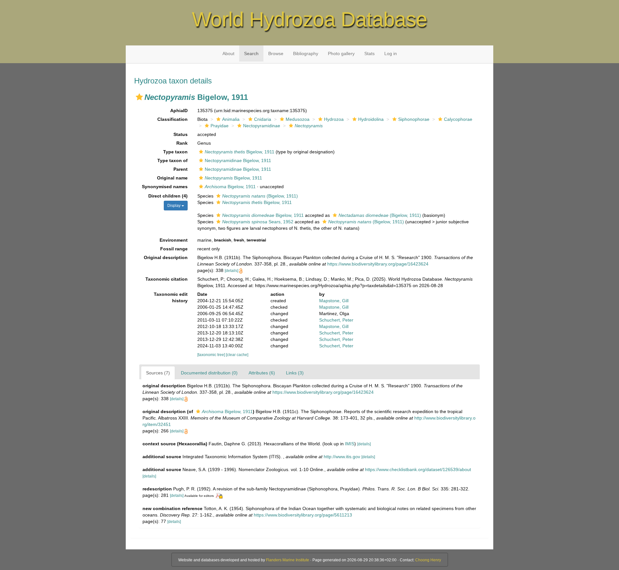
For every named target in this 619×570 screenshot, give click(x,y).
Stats (369, 53)
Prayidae (220, 125)
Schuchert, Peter (336, 320)
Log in (390, 53)
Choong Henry (428, 560)
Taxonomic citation (166, 279)
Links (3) (295, 372)
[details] (231, 270)
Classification (172, 119)
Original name (172, 177)
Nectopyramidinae (261, 125)
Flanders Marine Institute (287, 560)
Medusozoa (298, 119)
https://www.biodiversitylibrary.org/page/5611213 (303, 514)
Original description (166, 257)
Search (251, 53)
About (228, 53)
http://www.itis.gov (342, 456)
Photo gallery (341, 53)
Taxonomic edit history (171, 297)
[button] (139, 97)
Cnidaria (262, 119)
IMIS (349, 443)
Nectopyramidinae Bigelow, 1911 (238, 160)
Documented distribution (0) (209, 372)
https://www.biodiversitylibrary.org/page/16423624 (377, 263)
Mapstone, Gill (334, 300)
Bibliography (305, 53)
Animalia (231, 119)
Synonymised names (165, 186)
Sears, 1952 (257, 221)
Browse (275, 53)
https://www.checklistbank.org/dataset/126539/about (418, 469)
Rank (182, 143)
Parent (180, 169)
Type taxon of (172, 160)
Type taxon (175, 151)
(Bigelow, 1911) (260, 195)
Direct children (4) (168, 195)
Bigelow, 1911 (239, 151)
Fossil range (174, 248)
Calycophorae (458, 119)
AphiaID (179, 110)
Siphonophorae (413, 119)
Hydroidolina (371, 119)
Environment (174, 240)
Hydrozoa (334, 119)
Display (174, 205)
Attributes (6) (262, 372)
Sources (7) (158, 372)
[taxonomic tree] (211, 355)
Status (180, 134)
